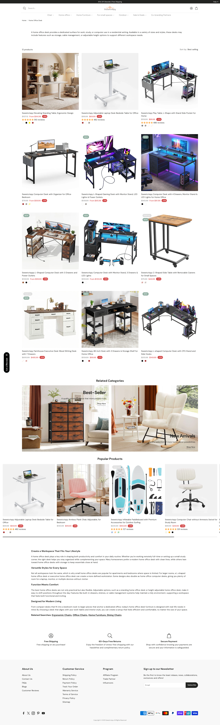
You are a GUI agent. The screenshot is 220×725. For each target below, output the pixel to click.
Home (24, 20)
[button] (37, 8)
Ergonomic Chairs (62, 615)
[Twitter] (28, 713)
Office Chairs (80, 615)
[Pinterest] (38, 713)
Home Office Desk (35, 20)
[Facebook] (23, 713)
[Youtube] (43, 713)
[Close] (7, 355)
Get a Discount (6, 364)
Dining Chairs (114, 615)
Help (215, 2)
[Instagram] (33, 713)
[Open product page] (50, 81)
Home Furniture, (97, 615)
